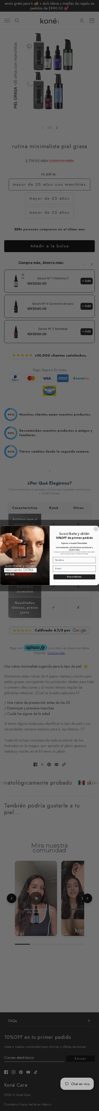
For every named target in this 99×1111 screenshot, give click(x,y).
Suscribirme (74, 577)
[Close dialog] (96, 529)
